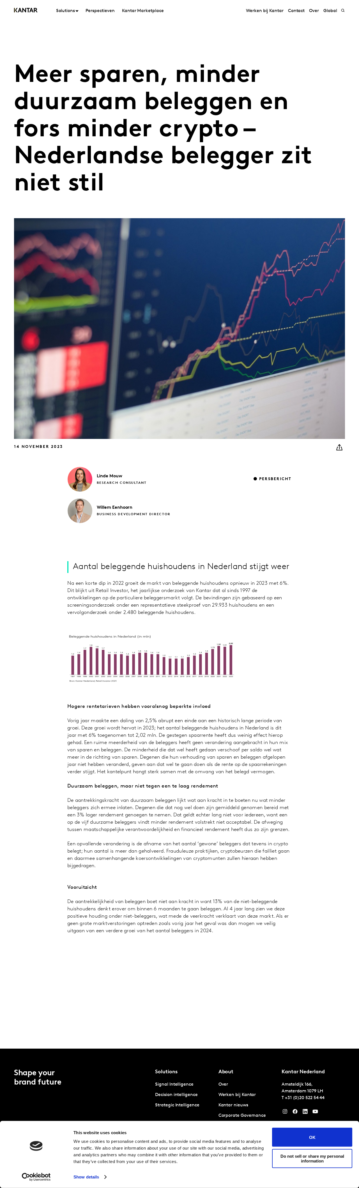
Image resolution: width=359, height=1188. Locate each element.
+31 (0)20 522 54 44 (305, 1098)
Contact (296, 11)
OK (312, 1137)
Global (330, 11)
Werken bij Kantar (265, 11)
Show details (86, 1177)
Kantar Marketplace (143, 11)
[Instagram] (285, 1113)
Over (314, 11)
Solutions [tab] (65, 11)
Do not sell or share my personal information (312, 1158)
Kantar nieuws (233, 1105)
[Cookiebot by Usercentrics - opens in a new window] (36, 1177)
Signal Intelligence (174, 1084)
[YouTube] (305, 1113)
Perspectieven (100, 11)
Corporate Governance (242, 1115)
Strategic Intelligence (177, 1105)
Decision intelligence (176, 1095)
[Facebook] (295, 1113)
